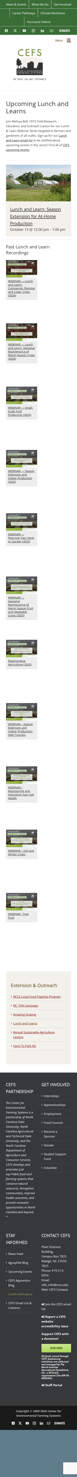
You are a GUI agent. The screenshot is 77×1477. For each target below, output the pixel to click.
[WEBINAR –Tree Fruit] (21, 895)
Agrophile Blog (18, 1263)
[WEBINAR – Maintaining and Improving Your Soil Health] (21, 769)
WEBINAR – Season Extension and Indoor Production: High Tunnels (20, 729)
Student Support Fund (55, 1156)
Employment (52, 1114)
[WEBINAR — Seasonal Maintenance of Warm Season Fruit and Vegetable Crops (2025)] (21, 579)
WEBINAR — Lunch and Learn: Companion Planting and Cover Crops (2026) (21, 288)
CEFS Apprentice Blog (19, 1282)
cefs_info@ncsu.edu (54, 1285)
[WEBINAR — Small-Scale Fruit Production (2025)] (21, 389)
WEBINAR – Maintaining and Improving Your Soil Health (21, 793)
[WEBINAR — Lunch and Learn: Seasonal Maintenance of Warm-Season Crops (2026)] (21, 326)
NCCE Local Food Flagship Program (37, 997)
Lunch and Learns (25, 1023)
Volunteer (50, 1168)
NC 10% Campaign (25, 1005)
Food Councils (53, 1123)
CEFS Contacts (58, 1289)
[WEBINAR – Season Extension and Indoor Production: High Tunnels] (21, 705)
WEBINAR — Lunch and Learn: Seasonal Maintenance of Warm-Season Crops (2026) (21, 352)
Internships (51, 1096)
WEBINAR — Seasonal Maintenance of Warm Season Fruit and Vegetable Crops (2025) (20, 606)
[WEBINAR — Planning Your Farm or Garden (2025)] (21, 516)
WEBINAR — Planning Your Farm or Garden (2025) (21, 537)
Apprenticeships (55, 1105)
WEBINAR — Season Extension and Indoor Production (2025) (21, 476)
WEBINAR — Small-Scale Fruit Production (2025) (20, 411)
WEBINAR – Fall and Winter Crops (21, 852)
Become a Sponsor (50, 1134)
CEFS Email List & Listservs (20, 1305)
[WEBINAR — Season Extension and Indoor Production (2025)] (21, 452)
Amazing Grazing (24, 1014)
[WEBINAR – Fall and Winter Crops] (21, 832)
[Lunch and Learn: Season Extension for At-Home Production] (38, 167)
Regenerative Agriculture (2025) (20, 662)
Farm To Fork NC (24, 1046)
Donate (49, 1145)
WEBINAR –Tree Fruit (18, 915)
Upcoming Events (20, 1271)
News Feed (15, 1254)
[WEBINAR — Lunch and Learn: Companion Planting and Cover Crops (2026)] (21, 262)
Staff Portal (53, 1385)
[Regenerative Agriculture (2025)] (21, 642)
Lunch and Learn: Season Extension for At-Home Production (35, 216)
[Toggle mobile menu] (69, 40)
